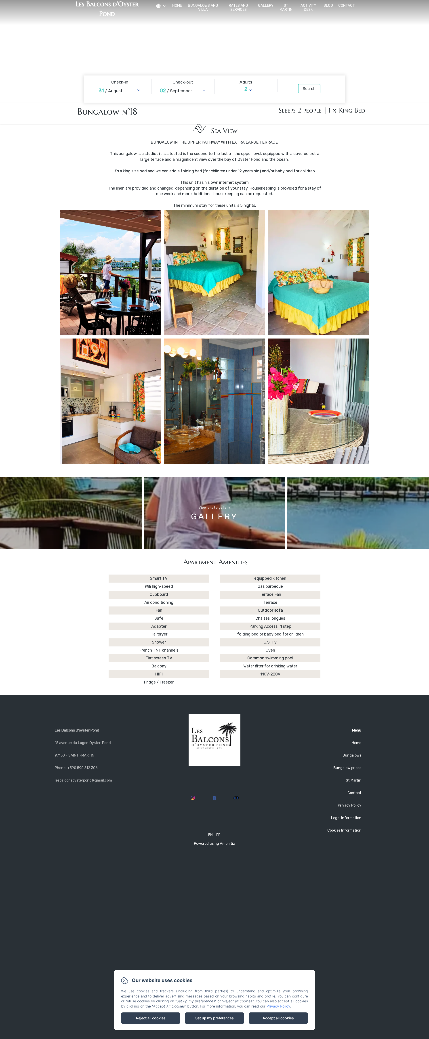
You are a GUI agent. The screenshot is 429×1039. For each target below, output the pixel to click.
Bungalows (352, 755)
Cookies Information (344, 830)
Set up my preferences (214, 1018)
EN (210, 835)
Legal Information (346, 818)
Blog (328, 5)
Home (177, 5)
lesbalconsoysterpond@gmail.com (83, 780)
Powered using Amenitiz (214, 843)
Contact (346, 5)
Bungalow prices (347, 768)
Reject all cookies (151, 1018)
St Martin (286, 7)
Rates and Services (238, 7)
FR (218, 835)
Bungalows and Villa (203, 7)
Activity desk (308, 7)
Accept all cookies (278, 1018)
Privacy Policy (349, 805)
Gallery (265, 5)
